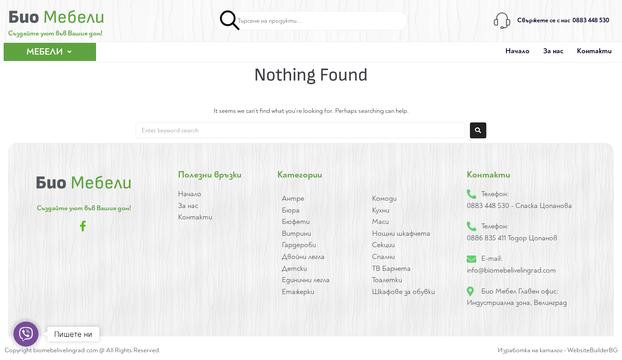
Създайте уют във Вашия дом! (55, 33)
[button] (50, 52)
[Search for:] (300, 130)
